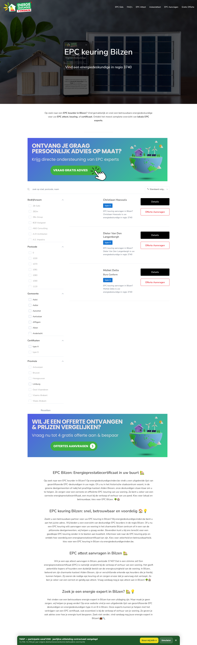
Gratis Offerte (188, 7)
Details (155, 201)
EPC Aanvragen (171, 7)
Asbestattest (155, 7)
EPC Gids (119, 7)
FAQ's (129, 7)
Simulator (166, 640)
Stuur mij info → (149, 640)
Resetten (45, 410)
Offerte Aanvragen (155, 212)
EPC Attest (141, 7)
